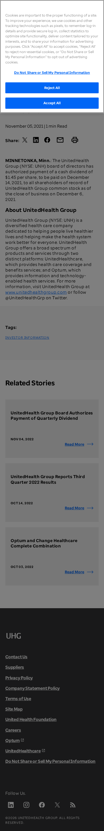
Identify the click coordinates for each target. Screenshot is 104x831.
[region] (52, 56)
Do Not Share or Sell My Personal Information (52, 72)
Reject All (51, 87)
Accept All (51, 102)
